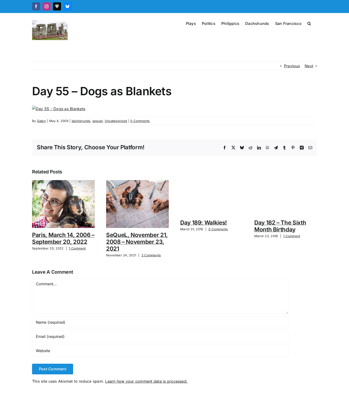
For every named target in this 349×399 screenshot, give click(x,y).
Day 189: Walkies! (203, 222)
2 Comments (151, 255)
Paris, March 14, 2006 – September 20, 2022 (63, 238)
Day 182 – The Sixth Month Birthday (280, 226)
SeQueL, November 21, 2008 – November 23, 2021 (137, 241)
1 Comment (77, 248)
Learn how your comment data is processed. (146, 381)
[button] (309, 23)
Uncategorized (116, 121)
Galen (41, 121)
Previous (292, 65)
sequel (97, 121)
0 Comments (140, 121)
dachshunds (81, 121)
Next (309, 65)
